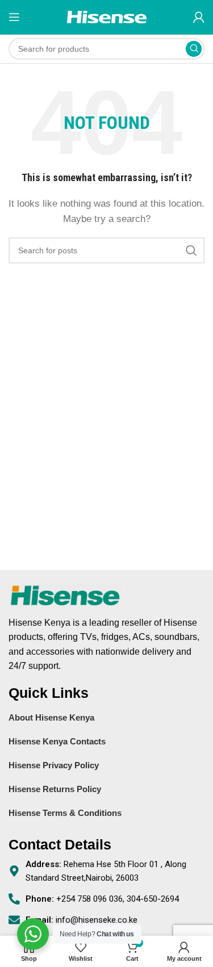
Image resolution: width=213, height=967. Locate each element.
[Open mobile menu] (14, 17)
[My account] (198, 17)
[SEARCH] (194, 49)
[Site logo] (107, 16)
